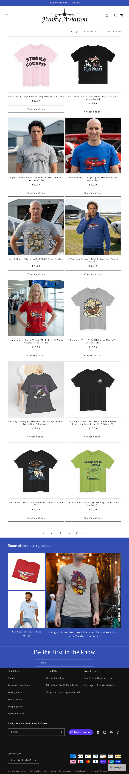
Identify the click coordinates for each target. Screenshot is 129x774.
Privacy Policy (15, 692)
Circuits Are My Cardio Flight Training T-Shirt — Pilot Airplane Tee (93, 503)
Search (11, 678)
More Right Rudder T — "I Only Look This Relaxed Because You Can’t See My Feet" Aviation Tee (93, 422)
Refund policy (35, 771)
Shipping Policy (15, 706)
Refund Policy (15, 699)
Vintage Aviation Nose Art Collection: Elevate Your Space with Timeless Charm (83, 634)
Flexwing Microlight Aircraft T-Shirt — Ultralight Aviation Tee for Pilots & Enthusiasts (36, 422)
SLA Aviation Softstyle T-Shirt (26, 632)
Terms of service (65, 771)
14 (77, 532)
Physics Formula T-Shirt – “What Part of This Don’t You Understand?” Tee (36, 178)
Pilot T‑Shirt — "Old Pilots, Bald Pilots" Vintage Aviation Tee (36, 260)
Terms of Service (16, 713)
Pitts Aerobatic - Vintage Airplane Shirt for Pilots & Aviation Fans (93, 178)
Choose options (36, 108)
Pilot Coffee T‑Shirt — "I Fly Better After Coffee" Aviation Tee (36, 503)
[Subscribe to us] (89, 663)
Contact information (99, 771)
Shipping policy (81, 771)
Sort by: (74, 31)
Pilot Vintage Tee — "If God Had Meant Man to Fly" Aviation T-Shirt (92, 341)
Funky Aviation (20, 771)
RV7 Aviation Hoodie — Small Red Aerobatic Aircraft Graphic (93, 260)
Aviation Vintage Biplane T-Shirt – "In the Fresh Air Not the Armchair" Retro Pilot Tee (36, 341)
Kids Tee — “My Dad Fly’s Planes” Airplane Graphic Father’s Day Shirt (93, 97)
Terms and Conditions (19, 685)
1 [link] (43, 532)
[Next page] (85, 532)
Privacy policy (50, 771)
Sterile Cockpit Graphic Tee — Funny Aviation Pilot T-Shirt (36, 96)
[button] (6, 15)
